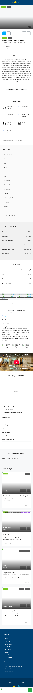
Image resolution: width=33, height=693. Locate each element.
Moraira (7, 652)
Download (19, 94)
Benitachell (8, 649)
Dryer (5, 163)
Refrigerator (7, 189)
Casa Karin (6, 534)
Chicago (7, 641)
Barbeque (7, 159)
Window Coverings (9, 215)
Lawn (5, 176)
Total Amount (6, 417)
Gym (5, 167)
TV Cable (6, 202)
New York (7, 647)
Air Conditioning (8, 154)
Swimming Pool (8, 198)
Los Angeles (8, 644)
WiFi (5, 211)
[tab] (4, 33)
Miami (6, 639)
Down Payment (6, 425)
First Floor (11, 310)
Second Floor (21, 310)
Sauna (6, 193)
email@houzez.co (10, 672)
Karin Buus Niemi (9, 543)
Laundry (6, 172)
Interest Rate (6, 432)
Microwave (7, 180)
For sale (10, 38)
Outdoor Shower (8, 185)
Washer (6, 206)
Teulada (7, 655)
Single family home (9, 573)
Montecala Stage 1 (9, 611)
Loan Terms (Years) (8, 439)
